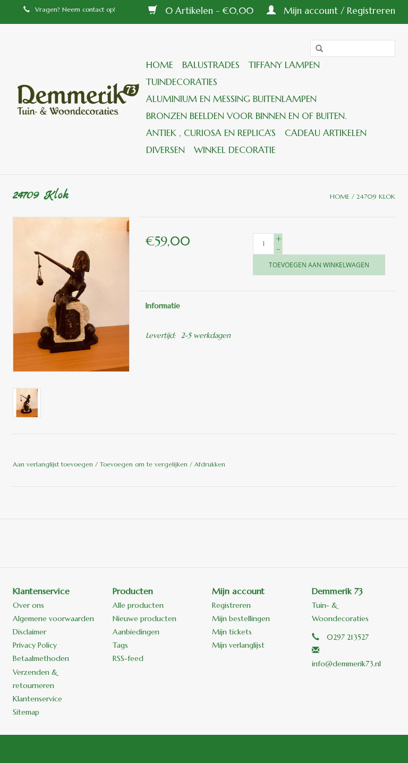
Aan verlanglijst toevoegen (54, 464)
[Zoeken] (315, 49)
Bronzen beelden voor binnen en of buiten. (246, 116)
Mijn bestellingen (241, 618)
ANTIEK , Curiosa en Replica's (211, 133)
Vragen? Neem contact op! (75, 9)
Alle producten (138, 605)
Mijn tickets (232, 632)
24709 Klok (375, 196)
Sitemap (26, 712)
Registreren (231, 605)
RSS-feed (128, 658)
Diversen (165, 150)
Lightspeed (244, 748)
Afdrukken (209, 464)
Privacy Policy (35, 645)
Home (159, 65)
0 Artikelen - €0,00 (209, 10)
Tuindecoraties (181, 82)
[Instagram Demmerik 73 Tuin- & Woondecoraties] (261, 543)
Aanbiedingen (136, 632)
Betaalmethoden (41, 658)
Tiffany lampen (284, 65)
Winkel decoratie (235, 150)
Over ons (28, 605)
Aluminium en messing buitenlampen (231, 99)
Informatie (163, 305)
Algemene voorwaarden (53, 618)
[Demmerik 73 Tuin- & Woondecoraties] (78, 99)
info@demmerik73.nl (346, 663)
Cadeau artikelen (326, 133)
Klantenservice (37, 698)
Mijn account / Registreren (338, 10)
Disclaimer (29, 632)
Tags (120, 645)
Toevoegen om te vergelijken (145, 464)
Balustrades (211, 65)
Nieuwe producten (144, 618)
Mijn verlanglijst (238, 645)
